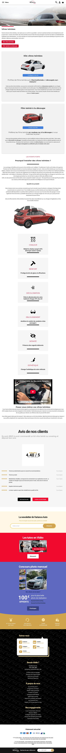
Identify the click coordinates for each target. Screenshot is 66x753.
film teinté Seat (27, 739)
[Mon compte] (59, 2)
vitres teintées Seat (32, 743)
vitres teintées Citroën (41, 743)
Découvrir (33, 556)
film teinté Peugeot (44, 737)
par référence (27, 750)
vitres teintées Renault (22, 743)
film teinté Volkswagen (35, 737)
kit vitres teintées (20, 741)
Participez (33, 608)
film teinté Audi (26, 737)
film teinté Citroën (35, 739)
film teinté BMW (42, 739)
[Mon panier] (62, 2)
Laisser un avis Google (40, 499)
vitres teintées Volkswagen (39, 741)
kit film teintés (19, 737)
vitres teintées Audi (29, 741)
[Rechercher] (52, 750)
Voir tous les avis (24, 499)
